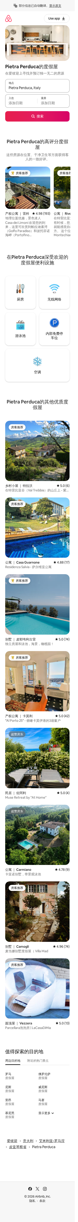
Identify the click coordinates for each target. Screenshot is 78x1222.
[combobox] (37, 87)
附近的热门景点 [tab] (38, 1061)
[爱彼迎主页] (8, 18)
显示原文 (55, 6)
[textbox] (21, 103)
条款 (42, 1201)
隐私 (32, 1201)
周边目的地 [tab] (12, 1061)
